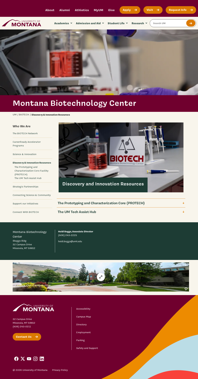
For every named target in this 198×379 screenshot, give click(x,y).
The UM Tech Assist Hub (28, 178)
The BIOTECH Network (25, 133)
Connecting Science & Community (32, 195)
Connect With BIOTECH (26, 211)
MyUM (98, 10)
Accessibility (83, 308)
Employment (83, 332)
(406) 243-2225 (67, 235)
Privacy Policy (60, 370)
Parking (80, 340)
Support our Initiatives (25, 203)
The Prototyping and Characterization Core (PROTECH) (101, 203)
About (49, 10)
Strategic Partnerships (25, 186)
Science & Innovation (25, 154)
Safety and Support (87, 348)
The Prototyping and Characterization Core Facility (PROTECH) (31, 170)
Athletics (82, 10)
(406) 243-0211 (22, 326)
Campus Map (83, 316)
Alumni (64, 10)
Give (111, 10)
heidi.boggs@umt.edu (70, 241)
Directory (81, 324)
